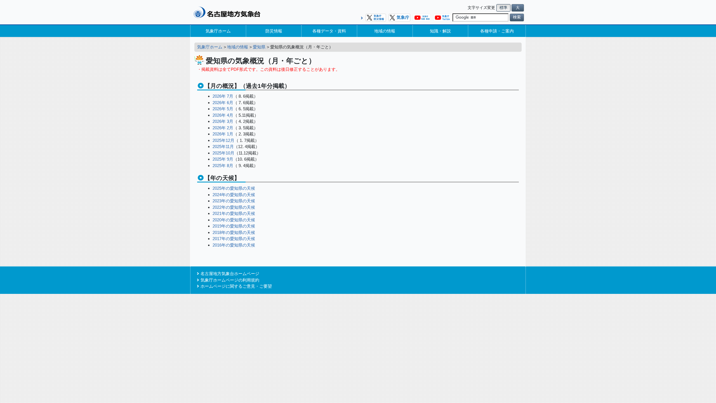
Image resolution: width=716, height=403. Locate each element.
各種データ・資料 (329, 31)
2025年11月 (223, 146)
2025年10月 (223, 153)
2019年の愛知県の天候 (234, 226)
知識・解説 (440, 31)
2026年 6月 (223, 102)
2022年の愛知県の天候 (234, 207)
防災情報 (273, 31)
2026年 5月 (223, 108)
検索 (517, 17)
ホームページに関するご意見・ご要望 (236, 286)
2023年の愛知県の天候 (234, 200)
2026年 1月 (223, 134)
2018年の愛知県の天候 (234, 232)
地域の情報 (384, 31)
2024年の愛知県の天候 (234, 194)
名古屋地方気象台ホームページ (230, 273)
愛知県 (259, 46)
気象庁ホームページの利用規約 (230, 280)
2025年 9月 (223, 159)
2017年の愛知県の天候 (234, 238)
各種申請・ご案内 (497, 31)
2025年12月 (223, 140)
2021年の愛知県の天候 (234, 213)
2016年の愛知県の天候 (234, 245)
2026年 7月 (223, 96)
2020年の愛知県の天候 (234, 219)
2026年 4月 (223, 115)
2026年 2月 (223, 127)
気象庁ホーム (218, 31)
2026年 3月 (223, 121)
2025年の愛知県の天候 (234, 188)
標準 (503, 8)
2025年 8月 (223, 165)
